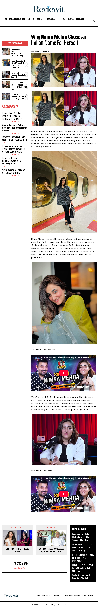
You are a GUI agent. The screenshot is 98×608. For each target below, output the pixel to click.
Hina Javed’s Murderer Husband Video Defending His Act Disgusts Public (13, 149)
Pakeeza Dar (43, 51)
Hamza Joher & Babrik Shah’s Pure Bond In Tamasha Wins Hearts (12, 116)
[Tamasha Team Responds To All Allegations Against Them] (6, 84)
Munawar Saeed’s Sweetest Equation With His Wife (51, 550)
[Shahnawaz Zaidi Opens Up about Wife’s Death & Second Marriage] (6, 51)
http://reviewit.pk (20, 568)
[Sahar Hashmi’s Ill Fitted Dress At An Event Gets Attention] (6, 62)
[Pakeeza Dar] (8, 565)
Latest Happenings (10, 121)
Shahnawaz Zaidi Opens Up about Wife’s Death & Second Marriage (17, 52)
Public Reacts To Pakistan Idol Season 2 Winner (13, 171)
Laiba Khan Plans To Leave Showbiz (17, 550)
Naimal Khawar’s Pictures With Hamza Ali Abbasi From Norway (14, 128)
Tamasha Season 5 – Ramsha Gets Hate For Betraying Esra (19, 96)
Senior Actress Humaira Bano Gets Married (18, 75)
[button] (93, 21)
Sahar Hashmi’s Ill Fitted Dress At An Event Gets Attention (18, 64)
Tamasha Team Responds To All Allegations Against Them (19, 85)
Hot (3, 143)
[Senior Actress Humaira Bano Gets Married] (6, 74)
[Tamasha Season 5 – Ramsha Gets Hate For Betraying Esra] (6, 96)
